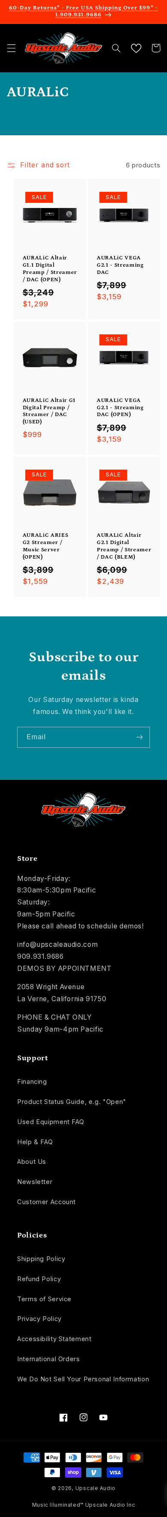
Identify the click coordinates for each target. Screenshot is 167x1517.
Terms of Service (44, 1299)
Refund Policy (39, 1279)
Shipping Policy (41, 1259)
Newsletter (34, 1182)
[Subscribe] (139, 737)
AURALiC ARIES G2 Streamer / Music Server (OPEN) (46, 546)
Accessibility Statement (54, 1339)
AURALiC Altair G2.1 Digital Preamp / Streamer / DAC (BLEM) (124, 546)
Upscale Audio (95, 1488)
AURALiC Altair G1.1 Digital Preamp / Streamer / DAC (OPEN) (50, 269)
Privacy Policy (39, 1319)
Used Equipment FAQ (50, 1122)
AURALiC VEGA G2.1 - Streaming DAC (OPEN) (120, 407)
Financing (32, 1082)
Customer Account (46, 1202)
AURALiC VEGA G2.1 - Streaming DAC (120, 265)
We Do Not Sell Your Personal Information (83, 1379)
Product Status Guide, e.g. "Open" (71, 1102)
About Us (31, 1162)
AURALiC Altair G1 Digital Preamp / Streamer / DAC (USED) (49, 411)
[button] (11, 48)
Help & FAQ (35, 1142)
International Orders (48, 1359)
